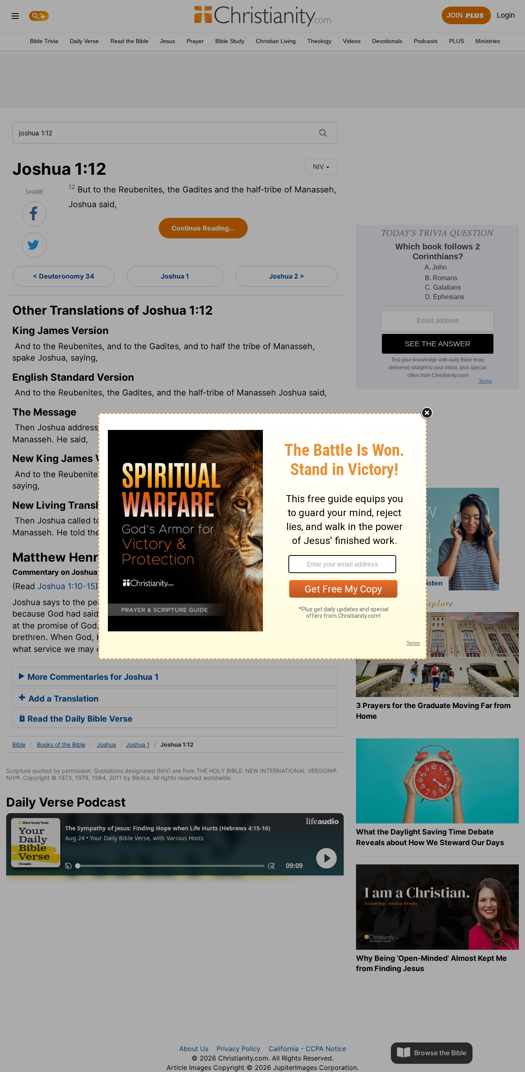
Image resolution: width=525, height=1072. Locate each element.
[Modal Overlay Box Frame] (262, 536)
